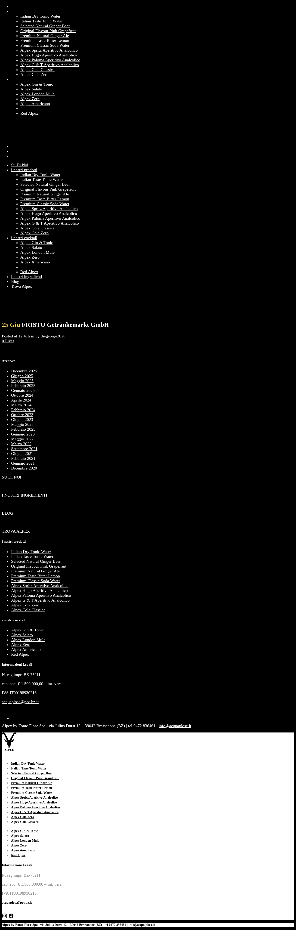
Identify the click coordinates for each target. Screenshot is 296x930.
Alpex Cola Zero (25, 605)
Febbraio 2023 (23, 429)
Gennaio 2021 (23, 463)
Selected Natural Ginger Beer (36, 561)
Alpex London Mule (28, 639)
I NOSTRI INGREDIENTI (24, 495)
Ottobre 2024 (22, 395)
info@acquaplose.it (175, 725)
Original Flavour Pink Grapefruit (38, 566)
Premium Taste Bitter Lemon (35, 576)
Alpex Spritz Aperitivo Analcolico (39, 585)
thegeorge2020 (53, 336)
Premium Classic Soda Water (35, 580)
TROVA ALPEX (16, 531)
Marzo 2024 (21, 405)
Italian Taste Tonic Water (32, 556)
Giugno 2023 (22, 419)
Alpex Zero (20, 644)
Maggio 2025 (22, 380)
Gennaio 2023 (23, 434)
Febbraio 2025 (23, 385)
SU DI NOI (11, 477)
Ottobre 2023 (22, 414)
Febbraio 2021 (23, 458)
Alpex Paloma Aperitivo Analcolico (41, 595)
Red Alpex (20, 654)
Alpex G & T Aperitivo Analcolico (40, 600)
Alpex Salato (22, 635)
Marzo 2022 (21, 444)
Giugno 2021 (22, 453)
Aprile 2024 (21, 400)
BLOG (7, 513)
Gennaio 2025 (23, 390)
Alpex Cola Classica (28, 610)
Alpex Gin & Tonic (27, 630)
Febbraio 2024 (23, 410)
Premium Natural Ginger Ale (35, 571)
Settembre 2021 (24, 448)
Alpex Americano (26, 649)
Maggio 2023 (22, 424)
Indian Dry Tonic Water (31, 551)
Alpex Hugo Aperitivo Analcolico (39, 590)
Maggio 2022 (22, 439)
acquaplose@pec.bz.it (20, 701)
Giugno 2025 (22, 376)
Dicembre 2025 (24, 371)
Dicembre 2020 (24, 468)
